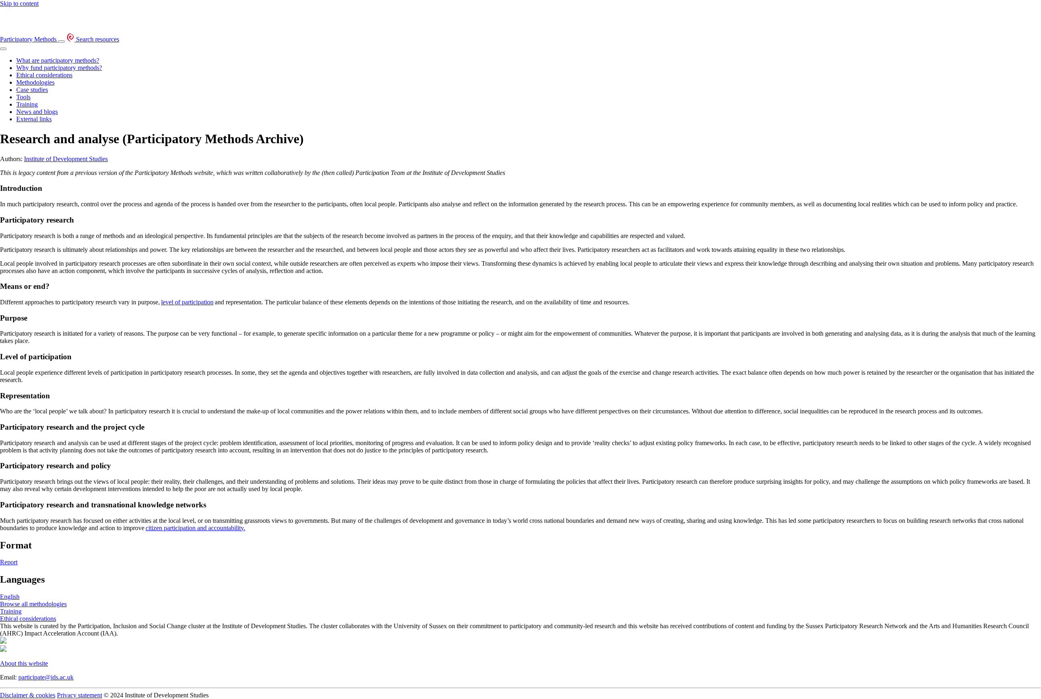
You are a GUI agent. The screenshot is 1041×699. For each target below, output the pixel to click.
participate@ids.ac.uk (46, 677)
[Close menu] (3, 49)
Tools (23, 97)
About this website (24, 663)
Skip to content (19, 3)
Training (27, 104)
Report (8, 562)
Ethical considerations (44, 75)
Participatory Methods (29, 39)
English (10, 596)
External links (34, 119)
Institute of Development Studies (66, 158)
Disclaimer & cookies (27, 695)
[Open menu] (61, 41)
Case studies (32, 89)
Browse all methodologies (33, 604)
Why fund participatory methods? (59, 67)
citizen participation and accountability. (195, 527)
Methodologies (35, 82)
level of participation (187, 302)
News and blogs (37, 111)
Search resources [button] (96, 39)
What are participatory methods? (57, 60)
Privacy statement (79, 695)
